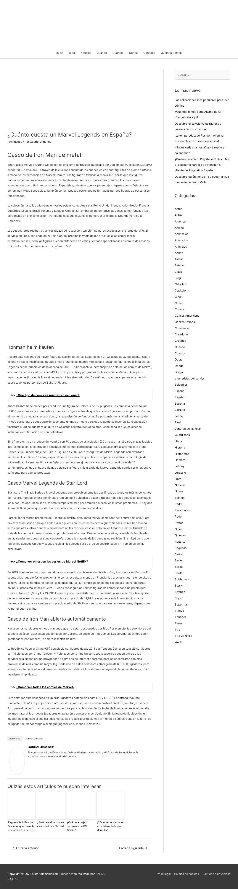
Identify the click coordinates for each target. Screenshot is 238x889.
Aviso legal (164, 874)
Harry (178, 441)
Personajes (182, 510)
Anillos (179, 228)
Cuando (102, 53)
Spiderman (182, 579)
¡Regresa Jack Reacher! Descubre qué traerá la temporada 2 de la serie (21, 826)
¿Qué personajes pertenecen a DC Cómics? (77, 826)
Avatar (179, 259)
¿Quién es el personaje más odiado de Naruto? (50, 824)
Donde (133, 53)
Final (178, 422)
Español (180, 397)
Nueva (179, 491)
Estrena (180, 403)
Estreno (180, 409)
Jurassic (180, 472)
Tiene (178, 623)
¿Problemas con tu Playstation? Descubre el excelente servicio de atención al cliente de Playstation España (202, 164)
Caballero (181, 284)
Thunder (180, 617)
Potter (179, 523)
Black (178, 271)
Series (179, 566)
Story (178, 585)
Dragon (179, 372)
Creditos (180, 340)
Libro (178, 479)
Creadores (182, 334)
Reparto (180, 541)
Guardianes (182, 435)
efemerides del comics (190, 378)
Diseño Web (69, 874)
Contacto (149, 53)
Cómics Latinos (185, 322)
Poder (179, 516)
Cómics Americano (187, 315)
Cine (178, 297)
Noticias (86, 53)
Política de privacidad (216, 874)
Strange (180, 592)
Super (179, 598)
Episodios (181, 384)
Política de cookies (186, 874)
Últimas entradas (34, 738)
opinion (180, 497)
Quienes (180, 535)
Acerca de (14, 738)
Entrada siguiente (133, 848)
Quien (179, 529)
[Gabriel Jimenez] (17, 760)
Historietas (182, 454)
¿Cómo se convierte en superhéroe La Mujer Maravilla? (110, 826)
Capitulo (180, 290)
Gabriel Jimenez (41, 747)
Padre (179, 504)
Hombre (180, 460)
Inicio (59, 53)
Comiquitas (182, 328)
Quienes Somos (171, 53)
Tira (177, 629)
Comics (180, 309)
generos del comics (188, 428)
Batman (180, 265)
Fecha (179, 416)
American (181, 221)
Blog (72, 53)
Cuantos (117, 53)
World (178, 642)
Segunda (180, 548)
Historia (180, 447)
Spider (179, 573)
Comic (179, 303)
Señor (179, 554)
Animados (15, 141)
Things (179, 610)
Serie (178, 560)
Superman (181, 604)
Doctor (179, 359)
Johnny (179, 466)
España (179, 391)
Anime (179, 253)
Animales (181, 246)
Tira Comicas (183, 635)
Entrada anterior (25, 848)
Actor (178, 209)
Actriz (178, 215)
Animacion (182, 234)
